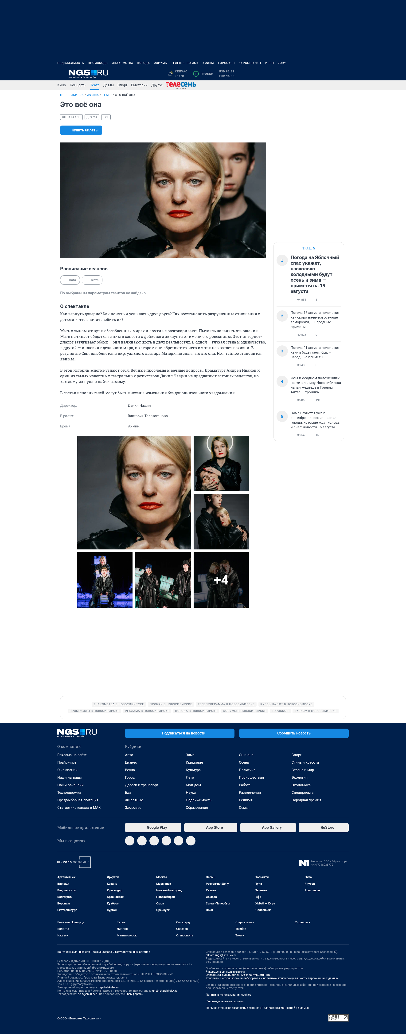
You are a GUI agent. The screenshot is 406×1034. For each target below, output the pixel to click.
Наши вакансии (70, 785)
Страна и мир (303, 770)
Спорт (122, 85)
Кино (61, 85)
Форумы (161, 63)
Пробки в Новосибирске (171, 704)
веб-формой (135, 994)
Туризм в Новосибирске (315, 711)
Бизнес (131, 762)
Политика (247, 770)
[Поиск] (323, 73)
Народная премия (306, 800)
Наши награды (69, 777)
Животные (134, 800)
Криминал (194, 762)
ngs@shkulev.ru (109, 987)
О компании (67, 770)
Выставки (139, 85)
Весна (130, 770)
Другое (157, 85)
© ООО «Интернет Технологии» (79, 1018)
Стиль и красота (305, 762)
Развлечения (250, 792)
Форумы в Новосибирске (244, 711)
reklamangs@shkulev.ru (221, 955)
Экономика (301, 785)
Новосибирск (72, 95)
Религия (246, 800)
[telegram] (129, 840)
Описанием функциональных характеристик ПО (238, 975)
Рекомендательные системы (225, 1001)
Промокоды (98, 63)
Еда (128, 792)
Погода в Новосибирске (196, 711)
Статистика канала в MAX (79, 807)
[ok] (154, 840)
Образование (197, 807)
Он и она (246, 755)
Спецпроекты (303, 792)
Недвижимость (70, 63)
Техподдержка (69, 792)
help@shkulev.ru (88, 994)
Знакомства (122, 63)
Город (130, 777)
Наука (191, 792)
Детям (108, 85)
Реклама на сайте (72, 755)
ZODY (282, 63)
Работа (244, 785)
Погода (143, 63)
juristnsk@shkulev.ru (165, 990)
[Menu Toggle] (60, 73)
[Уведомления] (334, 73)
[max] (166, 840)
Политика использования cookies (228, 994)
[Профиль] (345, 73)
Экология (300, 777)
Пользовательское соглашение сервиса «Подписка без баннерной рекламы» (257, 1008)
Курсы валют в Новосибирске (286, 704)
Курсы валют (250, 63)
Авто (129, 755)
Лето (190, 777)
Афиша (208, 63)
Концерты (78, 85)
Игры (269, 63)
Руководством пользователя (225, 971)
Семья (244, 807)
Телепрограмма (185, 63)
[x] (178, 840)
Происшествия (251, 777)
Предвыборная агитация (77, 800)
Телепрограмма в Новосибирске (226, 704)
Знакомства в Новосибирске (119, 704)
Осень (244, 762)
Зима (190, 755)
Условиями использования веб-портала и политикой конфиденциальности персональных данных (272, 978)
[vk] (142, 840)
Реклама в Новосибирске (147, 711)
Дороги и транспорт (141, 785)
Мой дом (193, 785)
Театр (94, 85)
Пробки (204, 74)
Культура (193, 770)
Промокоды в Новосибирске (94, 711)
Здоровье (133, 807)
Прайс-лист (66, 762)
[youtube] (190, 840)
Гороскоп (226, 63)
